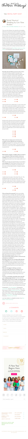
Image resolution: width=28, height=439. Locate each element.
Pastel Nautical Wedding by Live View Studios (15, 22)
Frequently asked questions (7, 413)
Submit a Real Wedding (5, 416)
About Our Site (6, 419)
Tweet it (5, 65)
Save (5, 62)
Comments (14, 307)
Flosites (15, 432)
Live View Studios (12, 287)
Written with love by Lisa (12, 303)
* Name (4, 324)
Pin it (4, 66)
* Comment (6, 336)
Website (5, 332)
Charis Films (5, 288)
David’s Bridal (9, 294)
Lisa (4, 26)
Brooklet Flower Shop (15, 290)
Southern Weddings (14, 5)
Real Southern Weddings (12, 26)
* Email (4, 328)
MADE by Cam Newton (12, 295)
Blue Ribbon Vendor (16, 48)
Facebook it (6, 63)
